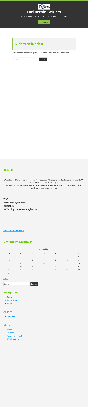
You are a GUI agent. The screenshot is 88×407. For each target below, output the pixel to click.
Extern (9, 297)
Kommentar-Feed (14, 336)
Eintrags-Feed (13, 333)
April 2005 (11, 316)
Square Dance (13, 300)
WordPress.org (13, 339)
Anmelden (11, 330)
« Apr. (5, 278)
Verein (9, 303)
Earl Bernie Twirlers (44, 12)
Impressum (8, 230)
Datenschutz (18, 230)
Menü (45, 22)
